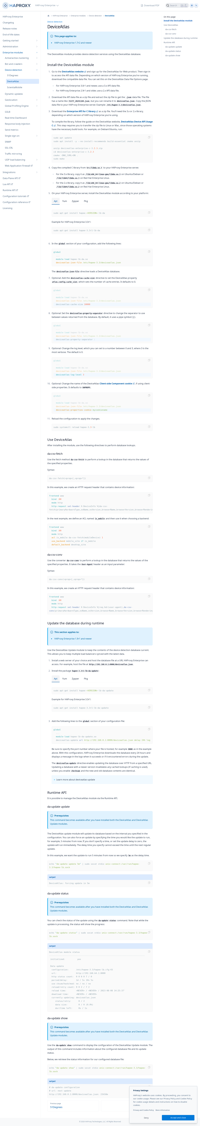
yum (64, 201)
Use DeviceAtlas (171, 25)
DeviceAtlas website (73, 71)
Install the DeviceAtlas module (178, 20)
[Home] (48, 16)
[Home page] (17, 5)
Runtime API (169, 42)
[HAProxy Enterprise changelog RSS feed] (196, 5)
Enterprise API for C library (81, 111)
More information (163, 1110)
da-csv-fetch (170, 29)
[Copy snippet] (149, 137)
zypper (75, 201)
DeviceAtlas (109, 16)
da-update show (172, 55)
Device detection (95, 16)
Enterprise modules (78, 16)
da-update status (173, 51)
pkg (86, 201)
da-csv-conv (170, 33)
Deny (146, 1117)
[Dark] (191, 5)
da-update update (173, 46)
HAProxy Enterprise (60, 16)
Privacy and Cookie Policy (143, 1110)
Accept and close (178, 1117)
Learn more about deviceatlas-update (75, 779)
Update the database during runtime (181, 38)
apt (55, 201)
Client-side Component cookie (116, 383)
